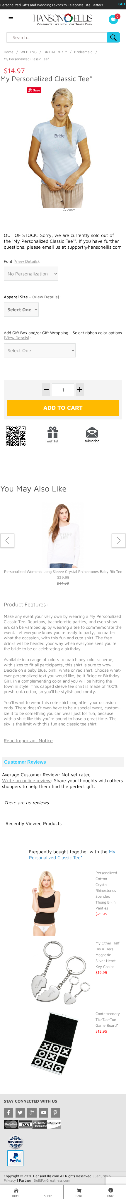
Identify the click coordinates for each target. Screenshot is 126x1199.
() (26, 261)
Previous (7, 541)
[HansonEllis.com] (62, 18)
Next (119, 541)
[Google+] (32, 1113)
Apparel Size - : (32, 296)
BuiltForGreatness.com (52, 1180)
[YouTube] (43, 1113)
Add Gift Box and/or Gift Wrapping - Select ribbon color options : (63, 335)
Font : (22, 261)
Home (8, 52)
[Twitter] (20, 1113)
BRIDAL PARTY (55, 52)
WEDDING (29, 52)
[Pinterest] (55, 1113)
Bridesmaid (83, 52)
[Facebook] (8, 1113)
